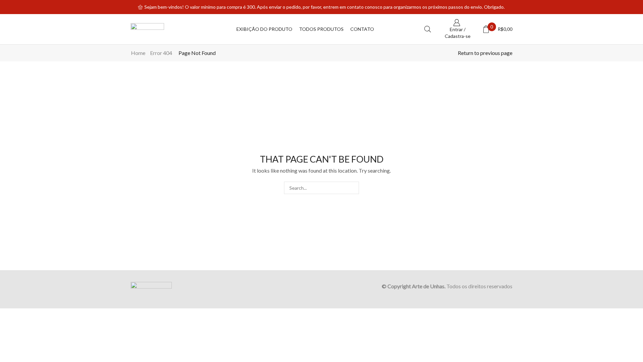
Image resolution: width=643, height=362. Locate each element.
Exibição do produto (264, 29)
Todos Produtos (321, 29)
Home (138, 53)
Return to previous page (485, 53)
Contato (362, 29)
